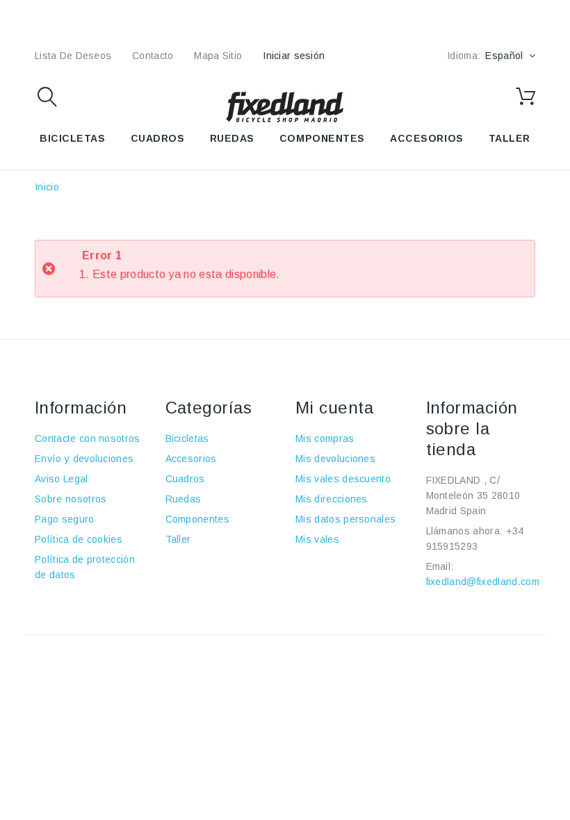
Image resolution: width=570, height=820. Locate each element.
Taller (178, 539)
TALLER (509, 138)
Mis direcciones (331, 499)
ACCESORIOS (427, 138)
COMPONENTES (322, 138)
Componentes (197, 519)
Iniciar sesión (294, 55)
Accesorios (191, 458)
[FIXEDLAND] (285, 106)
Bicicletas (187, 438)
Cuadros (185, 478)
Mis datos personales (345, 519)
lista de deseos (73, 55)
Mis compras (325, 438)
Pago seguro (65, 519)
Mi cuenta (334, 407)
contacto (152, 55)
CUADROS (158, 138)
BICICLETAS (73, 138)
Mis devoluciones (335, 458)
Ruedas (183, 499)
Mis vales (317, 539)
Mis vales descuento (343, 478)
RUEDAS (232, 138)
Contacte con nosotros (87, 438)
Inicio (47, 186)
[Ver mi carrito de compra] (525, 96)
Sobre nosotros (70, 499)
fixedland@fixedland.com (482, 581)
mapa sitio (218, 55)
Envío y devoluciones (84, 458)
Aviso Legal (61, 478)
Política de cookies (78, 539)
